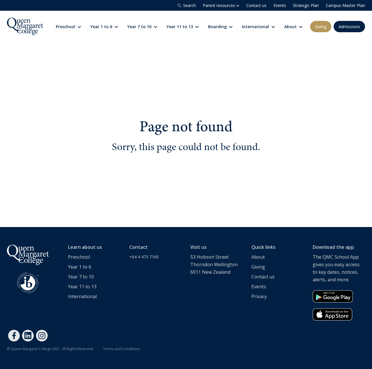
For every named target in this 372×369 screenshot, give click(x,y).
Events (279, 5)
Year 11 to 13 (180, 26)
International (256, 26)
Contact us (256, 5)
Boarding (218, 26)
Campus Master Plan (345, 5)
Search (189, 5)
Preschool (66, 26)
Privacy (259, 296)
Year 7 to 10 (140, 26)
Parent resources (219, 5)
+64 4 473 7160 (144, 257)
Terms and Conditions (121, 348)
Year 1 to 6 (101, 26)
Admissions (349, 26)
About (291, 26)
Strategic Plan (306, 5)
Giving (320, 26)
